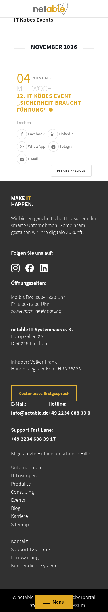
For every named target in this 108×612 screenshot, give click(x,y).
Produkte (21, 483)
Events (18, 500)
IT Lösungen (24, 475)
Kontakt (19, 541)
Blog (15, 508)
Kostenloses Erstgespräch (43, 393)
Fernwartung (25, 557)
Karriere (19, 516)
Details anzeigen (71, 171)
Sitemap (20, 524)
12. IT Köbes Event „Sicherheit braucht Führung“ (49, 102)
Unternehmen (26, 467)
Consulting (22, 492)
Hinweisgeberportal (74, 597)
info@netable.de (29, 412)
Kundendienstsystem (33, 565)
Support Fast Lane (30, 549)
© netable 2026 (28, 597)
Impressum (73, 605)
